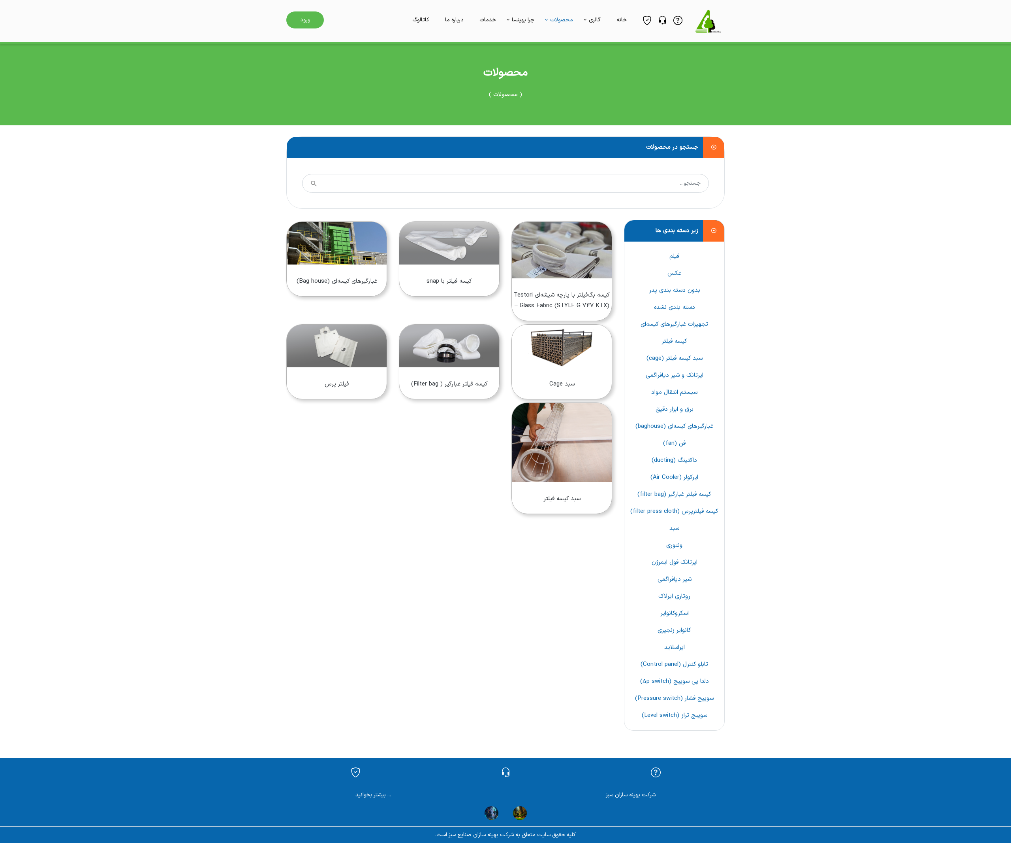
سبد (674, 528)
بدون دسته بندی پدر (674, 290)
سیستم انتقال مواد (674, 392)
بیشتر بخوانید (370, 795)
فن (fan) (674, 443)
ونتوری (674, 545)
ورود (305, 20)
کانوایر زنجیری (674, 630)
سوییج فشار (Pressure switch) (674, 698)
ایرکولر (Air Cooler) (674, 477)
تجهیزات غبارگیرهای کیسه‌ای (674, 324)
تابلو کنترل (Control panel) (674, 664)
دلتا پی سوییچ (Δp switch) (674, 681)
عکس (674, 273)
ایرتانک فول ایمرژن (674, 562)
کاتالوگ (420, 20)
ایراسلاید (674, 647)
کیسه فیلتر (674, 341)
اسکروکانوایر (674, 613)
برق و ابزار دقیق (674, 409)
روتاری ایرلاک (674, 596)
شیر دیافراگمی (675, 579)
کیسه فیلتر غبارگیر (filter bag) (674, 494)
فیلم (674, 256)
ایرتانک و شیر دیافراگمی (674, 375)
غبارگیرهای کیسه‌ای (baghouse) (674, 426)
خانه (621, 20)
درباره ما (454, 20)
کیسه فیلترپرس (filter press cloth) (674, 511)
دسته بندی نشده (674, 307)
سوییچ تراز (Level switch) (674, 715)
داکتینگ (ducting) (674, 460)
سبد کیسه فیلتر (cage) (674, 358)
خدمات (487, 20)
